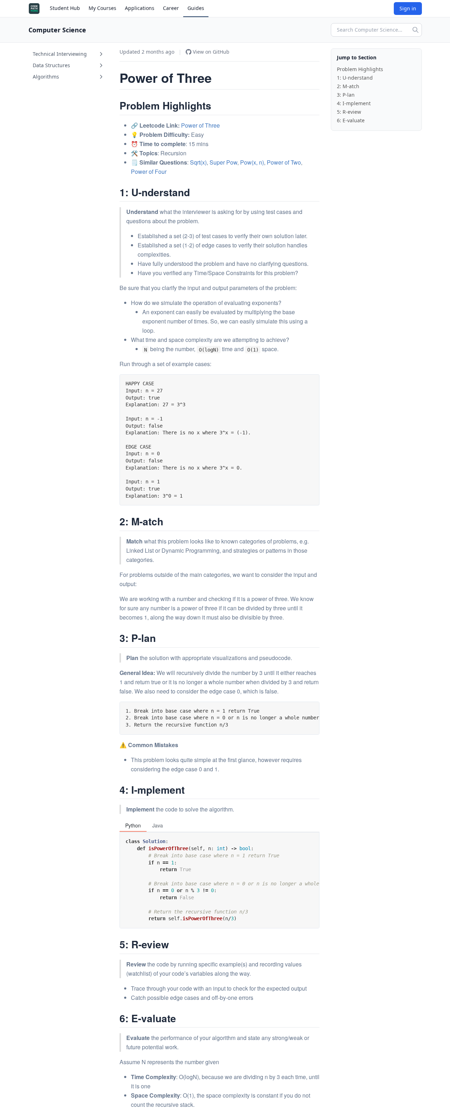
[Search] (415, 29)
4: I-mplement (354, 103)
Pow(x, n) (252, 162)
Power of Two (284, 162)
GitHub (211, 51)
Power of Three (200, 125)
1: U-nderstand (355, 77)
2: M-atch (348, 86)
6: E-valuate (351, 120)
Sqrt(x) (198, 162)
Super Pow (223, 162)
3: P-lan (346, 94)
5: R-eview (349, 111)
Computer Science (57, 30)
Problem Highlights (360, 69)
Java (157, 825)
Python (133, 825)
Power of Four (148, 171)
